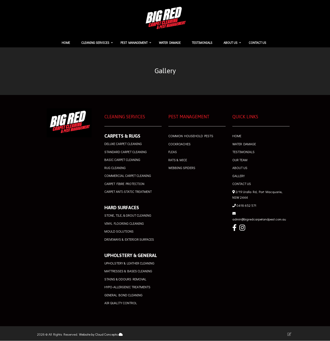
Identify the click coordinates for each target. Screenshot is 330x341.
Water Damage (170, 42)
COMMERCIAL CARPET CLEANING (127, 175)
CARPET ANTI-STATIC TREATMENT (128, 191)
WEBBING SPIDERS (181, 167)
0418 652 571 (246, 205)
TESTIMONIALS (243, 152)
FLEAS (172, 152)
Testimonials (202, 42)
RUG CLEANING (115, 167)
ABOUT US (239, 167)
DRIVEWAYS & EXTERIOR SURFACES (129, 239)
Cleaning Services (95, 42)
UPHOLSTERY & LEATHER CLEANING (129, 263)
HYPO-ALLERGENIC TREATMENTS (127, 287)
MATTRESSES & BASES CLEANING (128, 271)
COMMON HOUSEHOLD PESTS (190, 136)
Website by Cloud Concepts (99, 334)
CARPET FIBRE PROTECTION (124, 183)
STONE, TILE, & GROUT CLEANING (127, 215)
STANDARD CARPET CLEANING (125, 152)
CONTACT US (241, 183)
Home (66, 42)
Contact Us (257, 42)
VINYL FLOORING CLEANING (124, 223)
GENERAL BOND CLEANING (123, 295)
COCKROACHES (179, 144)
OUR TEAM (239, 160)
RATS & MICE (178, 160)
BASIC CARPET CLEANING (122, 159)
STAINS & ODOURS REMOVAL (125, 279)
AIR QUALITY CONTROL (120, 303)
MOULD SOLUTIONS (119, 231)
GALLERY (238, 176)
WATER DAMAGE (244, 144)
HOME (237, 136)
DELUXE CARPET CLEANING (123, 143)
